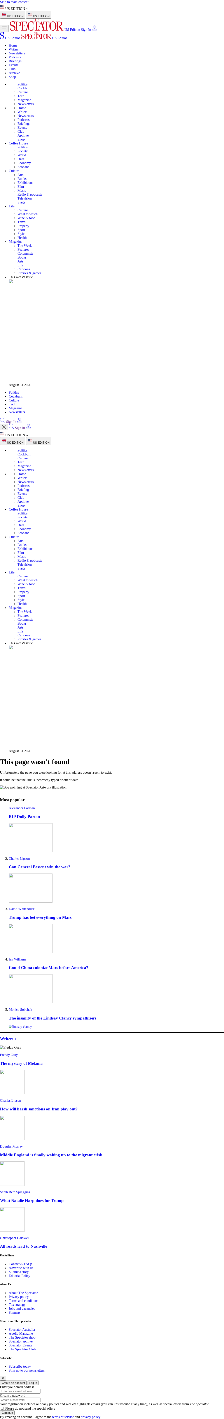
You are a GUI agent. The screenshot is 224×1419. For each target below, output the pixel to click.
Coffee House (18, 143)
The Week (25, 245)
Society (23, 151)
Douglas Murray (11, 1146)
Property (23, 226)
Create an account (13, 1382)
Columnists (25, 253)
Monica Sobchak (20, 1009)
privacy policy (90, 1417)
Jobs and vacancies (22, 1308)
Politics (23, 84)
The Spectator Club (22, 1349)
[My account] (94, 29)
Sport (21, 230)
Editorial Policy (19, 1276)
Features (23, 249)
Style (21, 234)
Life (11, 206)
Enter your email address (17, 1387)
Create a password (12, 1395)
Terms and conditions (23, 1301)
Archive (14, 73)
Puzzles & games (29, 273)
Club (12, 69)
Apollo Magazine (21, 1333)
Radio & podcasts (30, 194)
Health (22, 238)
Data (21, 159)
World (22, 155)
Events (13, 65)
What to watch (28, 214)
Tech (21, 96)
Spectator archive (21, 1341)
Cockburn (24, 88)
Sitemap (14, 1312)
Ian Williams (17, 959)
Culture (23, 92)
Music (22, 190)
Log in (33, 1382)
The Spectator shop (22, 1337)
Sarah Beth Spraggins (15, 1192)
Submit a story (19, 1272)
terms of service (63, 1417)
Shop (12, 77)
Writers (14, 49)
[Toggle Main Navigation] (4, 28)
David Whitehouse (22, 909)
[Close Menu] (4, 427)
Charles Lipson (19, 858)
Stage (21, 202)
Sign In (86, 29)
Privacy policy (19, 1297)
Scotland (24, 167)
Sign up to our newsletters (27, 1370)
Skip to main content (14, 2)
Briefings (15, 61)
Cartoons (24, 269)
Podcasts (15, 57)
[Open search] (2, 422)
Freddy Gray (9, 1055)
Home (13, 45)
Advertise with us (21, 1268)
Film (21, 186)
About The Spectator (23, 1293)
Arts (20, 175)
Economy (24, 163)
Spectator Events (20, 1345)
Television (25, 198)
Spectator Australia (22, 1329)
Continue (7, 1412)
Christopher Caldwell (15, 1238)
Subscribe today (20, 1366)
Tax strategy (17, 1304)
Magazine (24, 100)
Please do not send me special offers (30, 1408)
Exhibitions (25, 182)
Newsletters (17, 53)
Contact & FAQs (20, 1264)
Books (22, 179)
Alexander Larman (22, 808)
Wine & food (26, 218)
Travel (22, 222)
